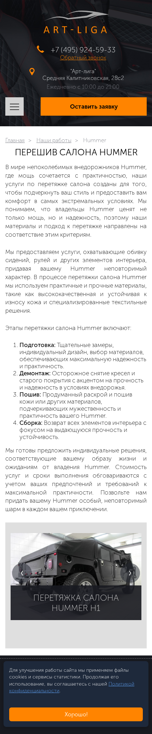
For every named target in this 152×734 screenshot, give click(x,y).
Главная (15, 140)
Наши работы (53, 140)
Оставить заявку (94, 106)
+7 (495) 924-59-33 (83, 49)
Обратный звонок (83, 57)
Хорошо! (76, 714)
